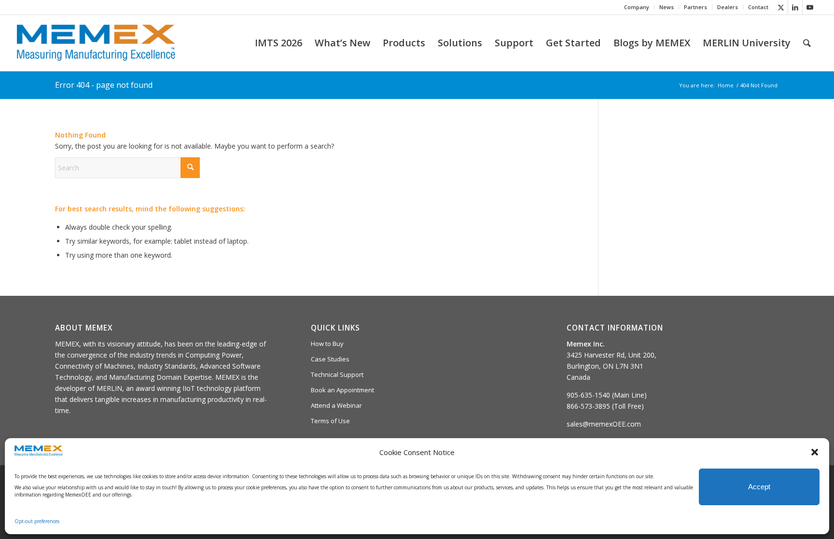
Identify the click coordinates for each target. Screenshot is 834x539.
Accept (759, 487)
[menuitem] (636, 7)
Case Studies (330, 359)
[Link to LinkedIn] (795, 7)
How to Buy (327, 343)
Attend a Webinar (336, 405)
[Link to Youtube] (810, 7)
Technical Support (337, 374)
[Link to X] (781, 7)
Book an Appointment (342, 390)
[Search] (807, 43)
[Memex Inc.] (96, 43)
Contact (758, 7)
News (666, 7)
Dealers (727, 7)
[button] (815, 452)
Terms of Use (330, 420)
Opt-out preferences (36, 521)
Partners (695, 7)
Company (636, 7)
